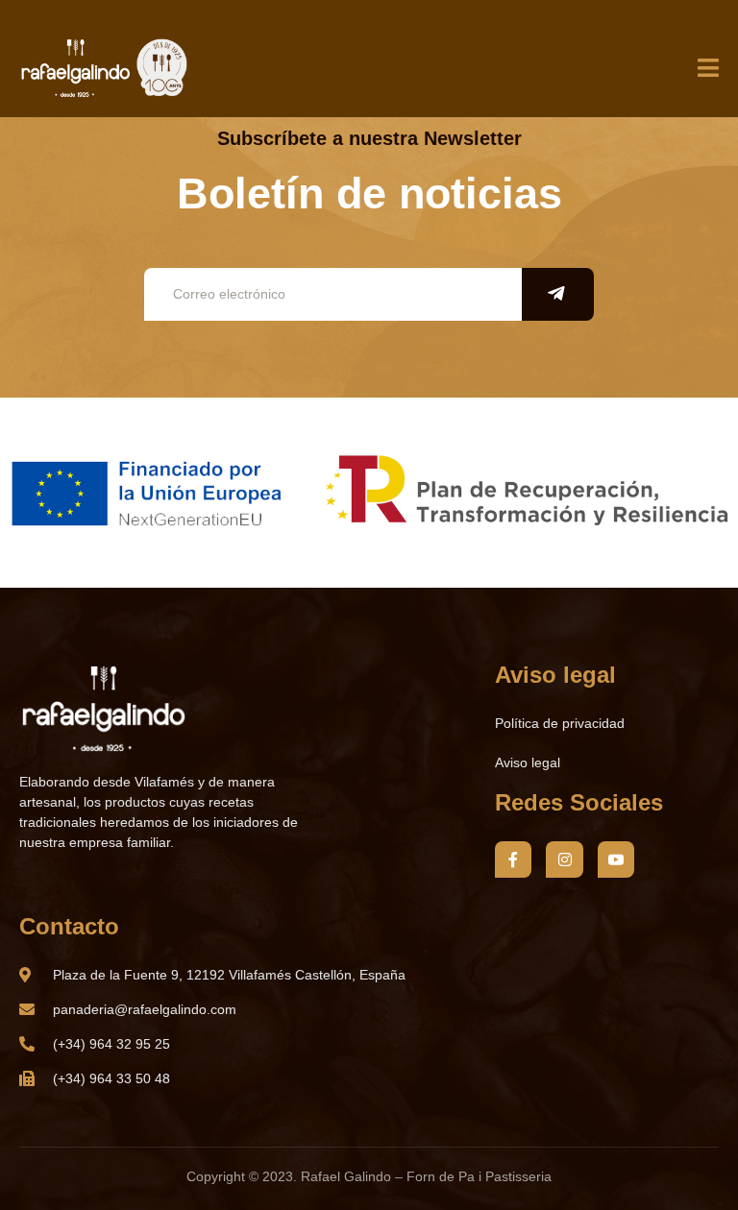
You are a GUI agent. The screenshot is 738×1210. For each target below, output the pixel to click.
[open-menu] (708, 69)
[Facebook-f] (513, 859)
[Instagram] (564, 859)
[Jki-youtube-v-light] (616, 859)
